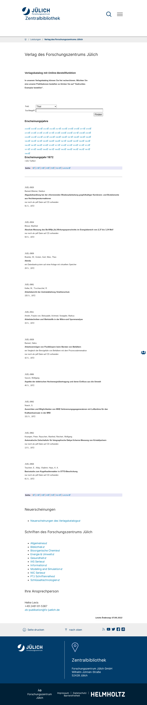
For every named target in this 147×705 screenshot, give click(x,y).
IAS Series (36, 561)
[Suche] (108, 14)
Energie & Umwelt (41, 554)
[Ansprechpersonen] (143, 352)
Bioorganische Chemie (44, 550)
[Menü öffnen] (120, 14)
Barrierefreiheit (72, 695)
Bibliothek (36, 546)
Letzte (65, 168)
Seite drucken (36, 629)
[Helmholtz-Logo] (108, 695)
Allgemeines (37, 543)
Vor (57, 168)
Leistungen (35, 39)
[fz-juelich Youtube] (107, 630)
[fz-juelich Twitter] (112, 630)
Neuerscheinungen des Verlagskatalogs (54, 520)
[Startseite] (25, 39)
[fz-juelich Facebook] (117, 630)
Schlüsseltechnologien (44, 580)
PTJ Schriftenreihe (41, 576)
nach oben (75, 629)
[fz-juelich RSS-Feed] (102, 630)
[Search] (109, 14)
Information (37, 565)
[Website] (41, 11)
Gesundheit (37, 557)
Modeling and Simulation (45, 569)
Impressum (63, 693)
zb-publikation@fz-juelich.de (42, 609)
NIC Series (36, 572)
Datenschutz (80, 693)
